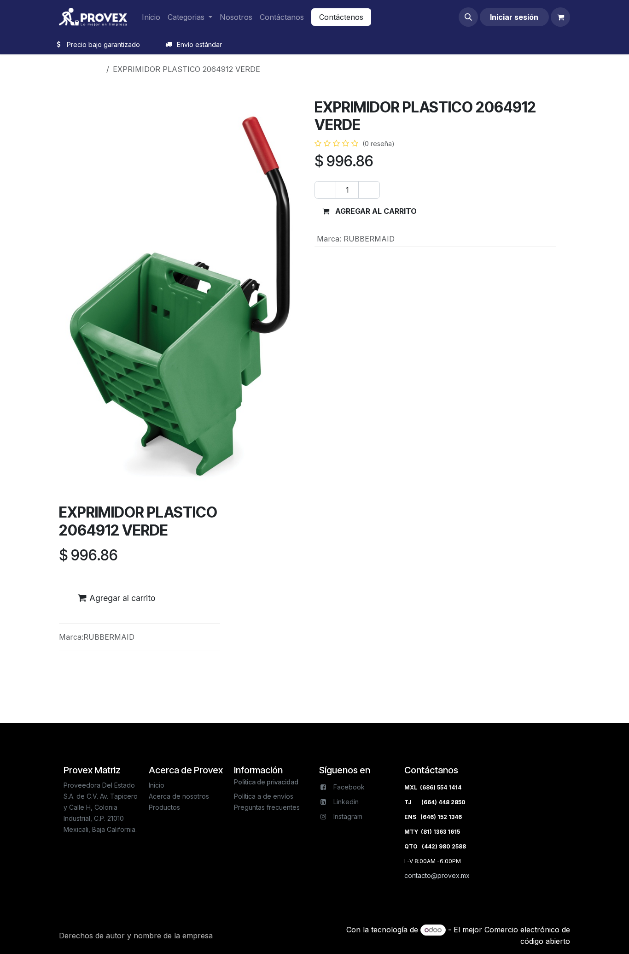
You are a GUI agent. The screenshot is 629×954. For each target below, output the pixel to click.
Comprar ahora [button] (470, 211)
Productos (84, 69)
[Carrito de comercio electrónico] (560, 17)
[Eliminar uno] (325, 190)
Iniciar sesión (514, 17)
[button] (468, 17)
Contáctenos (341, 17)
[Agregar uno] (369, 190)
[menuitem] (151, 17)
